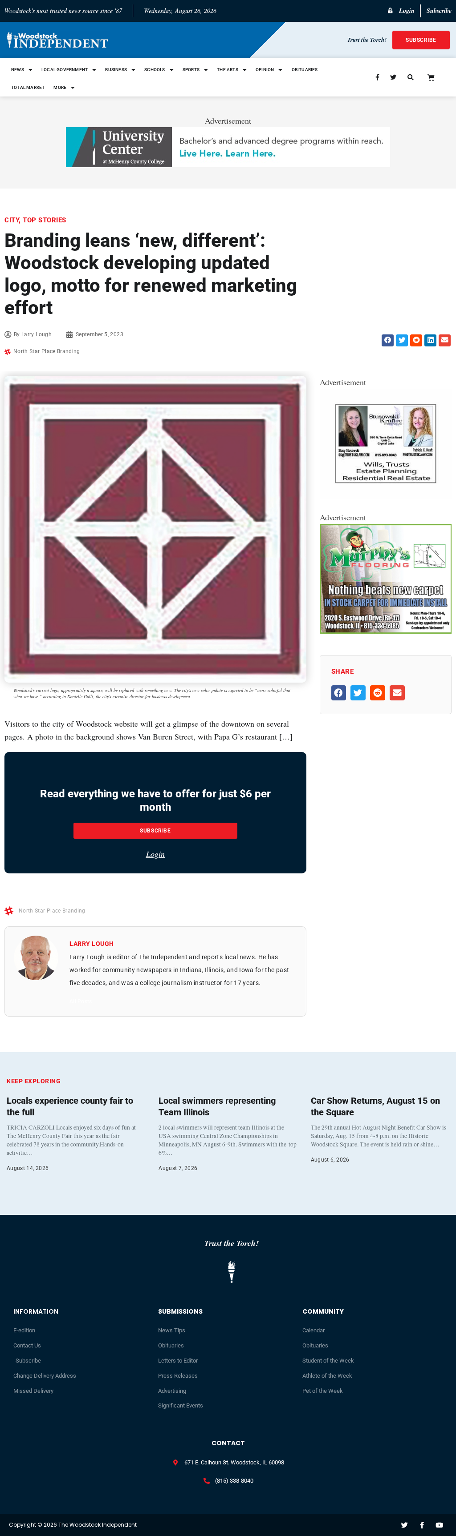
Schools (154, 69)
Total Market (28, 87)
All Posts (80, 1001)
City (11, 220)
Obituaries (305, 69)
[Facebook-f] (422, 1525)
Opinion (265, 69)
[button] (388, 340)
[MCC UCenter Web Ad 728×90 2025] (228, 164)
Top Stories (44, 220)
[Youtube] (439, 1525)
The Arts (227, 69)
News (17, 69)
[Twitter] (404, 1525)
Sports (191, 69)
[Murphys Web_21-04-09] (386, 630)
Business (116, 69)
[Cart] (431, 77)
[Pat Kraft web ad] (386, 495)
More (59, 87)
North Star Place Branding (46, 351)
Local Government (64, 69)
